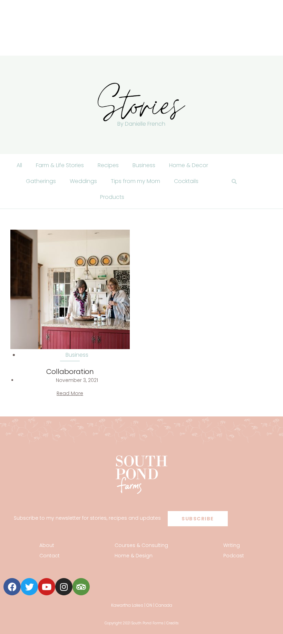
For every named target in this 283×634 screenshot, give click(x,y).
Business (144, 165)
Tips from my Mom (135, 181)
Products (112, 197)
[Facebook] (12, 586)
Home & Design (134, 555)
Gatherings (41, 181)
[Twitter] (29, 586)
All (19, 165)
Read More (70, 393)
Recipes (108, 165)
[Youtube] (46, 586)
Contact (49, 555)
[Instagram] (63, 586)
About (46, 545)
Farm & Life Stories (60, 165)
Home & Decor (188, 165)
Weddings (83, 181)
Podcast (233, 555)
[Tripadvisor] (81, 586)
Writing (231, 545)
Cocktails (186, 181)
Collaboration (70, 371)
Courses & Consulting (141, 545)
